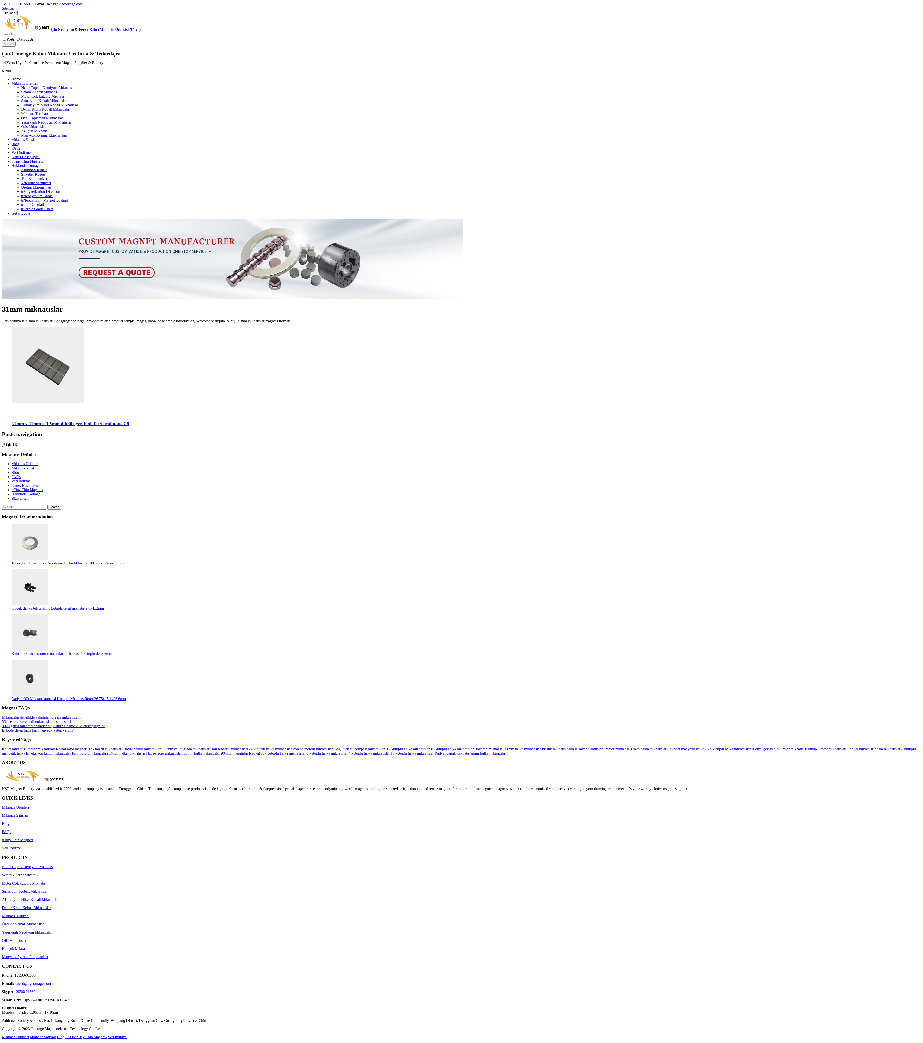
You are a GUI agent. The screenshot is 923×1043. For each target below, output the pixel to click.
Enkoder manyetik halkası (687, 749)
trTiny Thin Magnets (27, 490)
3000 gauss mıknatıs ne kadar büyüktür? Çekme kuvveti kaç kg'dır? (53, 726)
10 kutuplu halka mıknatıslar (452, 749)
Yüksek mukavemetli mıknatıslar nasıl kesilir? (36, 722)
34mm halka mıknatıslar (648, 749)
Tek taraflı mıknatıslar (104, 749)
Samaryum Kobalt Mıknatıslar (25, 891)
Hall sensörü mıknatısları (229, 749)
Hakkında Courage (26, 494)
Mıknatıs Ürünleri (25, 464)
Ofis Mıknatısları (14, 940)
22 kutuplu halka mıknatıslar (270, 749)
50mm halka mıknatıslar (202, 753)
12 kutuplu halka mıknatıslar (408, 749)
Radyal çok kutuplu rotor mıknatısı (778, 749)
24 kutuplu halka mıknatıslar (729, 749)
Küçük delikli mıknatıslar (141, 749)
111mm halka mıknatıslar (522, 749)
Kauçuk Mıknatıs (15, 949)
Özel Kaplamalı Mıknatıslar (23, 924)
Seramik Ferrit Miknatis (20, 875)
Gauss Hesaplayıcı (26, 485)
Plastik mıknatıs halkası (559, 749)
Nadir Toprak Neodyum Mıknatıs (27, 867)
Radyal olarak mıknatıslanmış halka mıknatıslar (470, 753)
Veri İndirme (21, 481)
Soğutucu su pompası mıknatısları (360, 749)
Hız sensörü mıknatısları (164, 753)
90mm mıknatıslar (234, 753)
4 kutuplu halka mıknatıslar (369, 753)
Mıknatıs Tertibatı (15, 916)
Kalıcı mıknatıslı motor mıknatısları (28, 749)
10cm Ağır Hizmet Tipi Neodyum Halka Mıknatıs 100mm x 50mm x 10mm (69, 563)
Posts (11, 39)
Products (27, 39)
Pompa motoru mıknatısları (313, 749)
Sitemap (8, 8)
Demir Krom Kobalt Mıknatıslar (26, 908)
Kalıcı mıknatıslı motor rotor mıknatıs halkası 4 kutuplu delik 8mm (62, 653)
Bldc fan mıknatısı (488, 749)
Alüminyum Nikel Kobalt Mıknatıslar (30, 900)
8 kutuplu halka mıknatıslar (327, 753)
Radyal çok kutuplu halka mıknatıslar (277, 753)
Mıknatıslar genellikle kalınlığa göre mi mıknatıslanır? (42, 717)
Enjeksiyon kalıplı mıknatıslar (48, 753)
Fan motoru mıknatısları (90, 753)
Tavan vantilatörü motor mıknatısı (603, 749)
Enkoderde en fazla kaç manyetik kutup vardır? (38, 730)
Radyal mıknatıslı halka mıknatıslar (873, 749)
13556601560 (19, 4)
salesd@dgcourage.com (65, 4)
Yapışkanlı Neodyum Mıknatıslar (27, 932)
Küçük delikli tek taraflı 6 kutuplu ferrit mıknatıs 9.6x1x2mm (58, 608)
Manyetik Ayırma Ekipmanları (25, 957)
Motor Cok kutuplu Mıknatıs (23, 883)
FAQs (16, 477)
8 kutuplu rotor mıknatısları (825, 749)
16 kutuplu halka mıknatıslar (412, 753)
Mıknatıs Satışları (25, 468)
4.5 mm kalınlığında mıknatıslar (185, 749)
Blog (15, 472)
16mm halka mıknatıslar (127, 753)
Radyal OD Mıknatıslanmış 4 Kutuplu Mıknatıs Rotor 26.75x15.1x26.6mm (69, 699)
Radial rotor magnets (71, 749)
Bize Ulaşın (20, 498)
